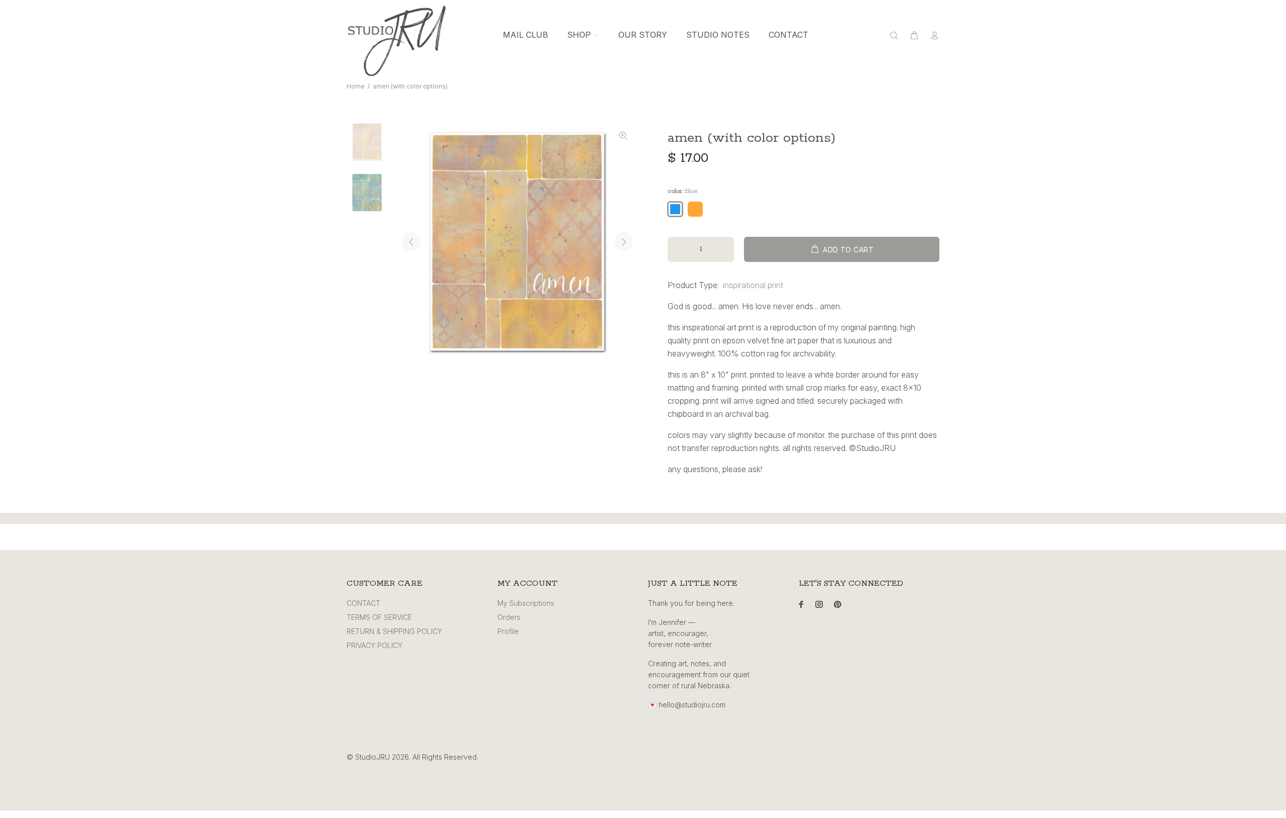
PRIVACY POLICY (374, 645)
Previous (411, 241)
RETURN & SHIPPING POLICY (394, 631)
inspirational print (753, 285)
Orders (508, 617)
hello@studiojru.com (692, 704)
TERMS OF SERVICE (379, 617)
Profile (508, 631)
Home (356, 86)
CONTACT (363, 603)
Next (623, 241)
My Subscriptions (525, 603)
